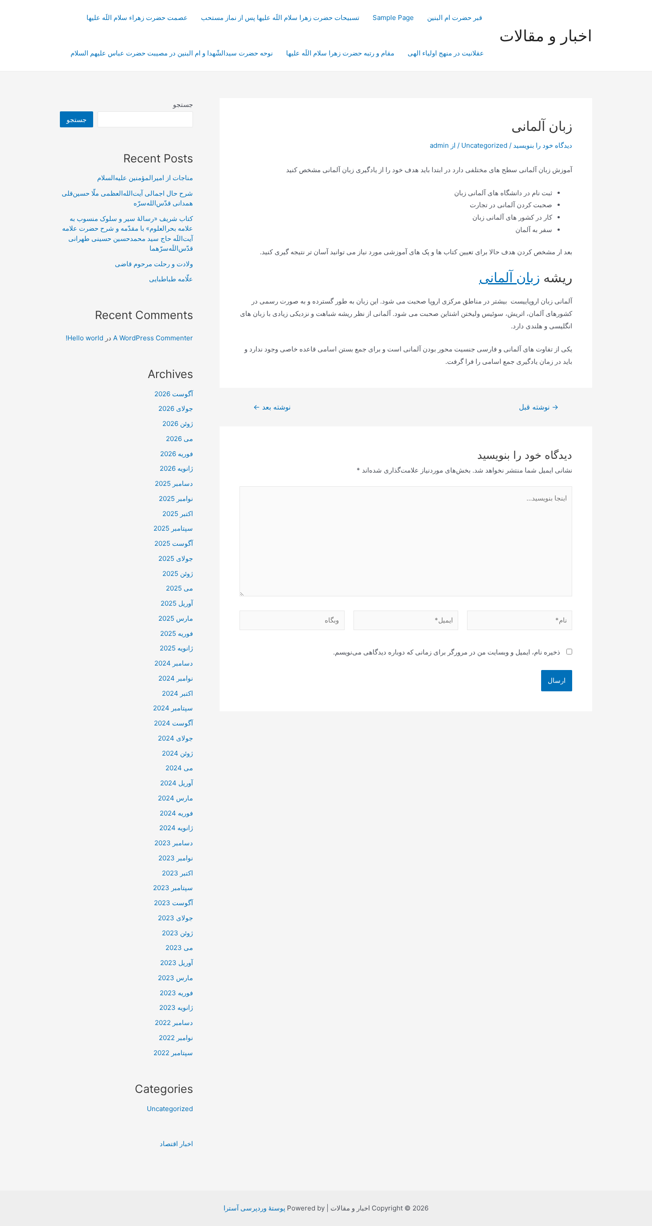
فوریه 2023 (176, 993)
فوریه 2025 (176, 633)
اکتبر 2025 (177, 513)
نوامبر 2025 (176, 498)
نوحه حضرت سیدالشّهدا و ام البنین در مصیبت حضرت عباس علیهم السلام (172, 53)
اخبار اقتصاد (176, 1143)
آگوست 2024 (173, 723)
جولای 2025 (175, 558)
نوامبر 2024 (175, 678)
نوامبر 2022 (176, 1037)
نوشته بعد (272, 407)
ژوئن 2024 (177, 753)
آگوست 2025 (173, 543)
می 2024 (179, 768)
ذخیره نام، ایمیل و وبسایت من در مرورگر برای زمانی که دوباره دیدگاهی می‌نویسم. (446, 652)
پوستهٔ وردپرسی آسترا (254, 1208)
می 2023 (179, 947)
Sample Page (393, 17)
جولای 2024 (175, 738)
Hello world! (84, 338)
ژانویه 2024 (176, 828)
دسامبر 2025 (174, 483)
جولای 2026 (175, 408)
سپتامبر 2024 (173, 708)
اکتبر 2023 (177, 873)
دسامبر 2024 (173, 663)
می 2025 (179, 588)
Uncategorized (484, 145)
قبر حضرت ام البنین (455, 17)
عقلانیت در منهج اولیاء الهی (446, 53)
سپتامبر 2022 (173, 1053)
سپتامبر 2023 (173, 887)
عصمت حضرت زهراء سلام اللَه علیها (137, 17)
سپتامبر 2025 (173, 528)
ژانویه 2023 (176, 1007)
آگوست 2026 (173, 394)
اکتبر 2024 (177, 693)
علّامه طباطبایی (171, 279)
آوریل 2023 (176, 962)
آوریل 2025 (177, 603)
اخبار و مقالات (545, 35)
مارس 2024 (175, 798)
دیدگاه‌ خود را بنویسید (542, 145)
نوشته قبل (538, 407)
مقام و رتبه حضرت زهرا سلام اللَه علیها (340, 53)
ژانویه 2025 (176, 648)
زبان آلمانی (509, 277)
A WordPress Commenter (153, 338)
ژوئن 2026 (177, 423)
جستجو (183, 104)
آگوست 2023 (173, 903)
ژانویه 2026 (176, 468)
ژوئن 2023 (177, 933)
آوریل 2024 (176, 783)
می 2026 (179, 438)
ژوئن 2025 (177, 573)
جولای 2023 (175, 918)
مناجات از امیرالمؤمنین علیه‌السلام (145, 177)
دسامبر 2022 (174, 1022)
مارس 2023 (175, 978)
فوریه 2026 (176, 453)
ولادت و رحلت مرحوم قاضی (154, 264)
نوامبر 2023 (175, 858)
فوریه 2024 (176, 813)
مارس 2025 (175, 618)
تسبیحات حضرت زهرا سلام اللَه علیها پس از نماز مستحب (280, 17)
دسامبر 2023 (173, 843)
